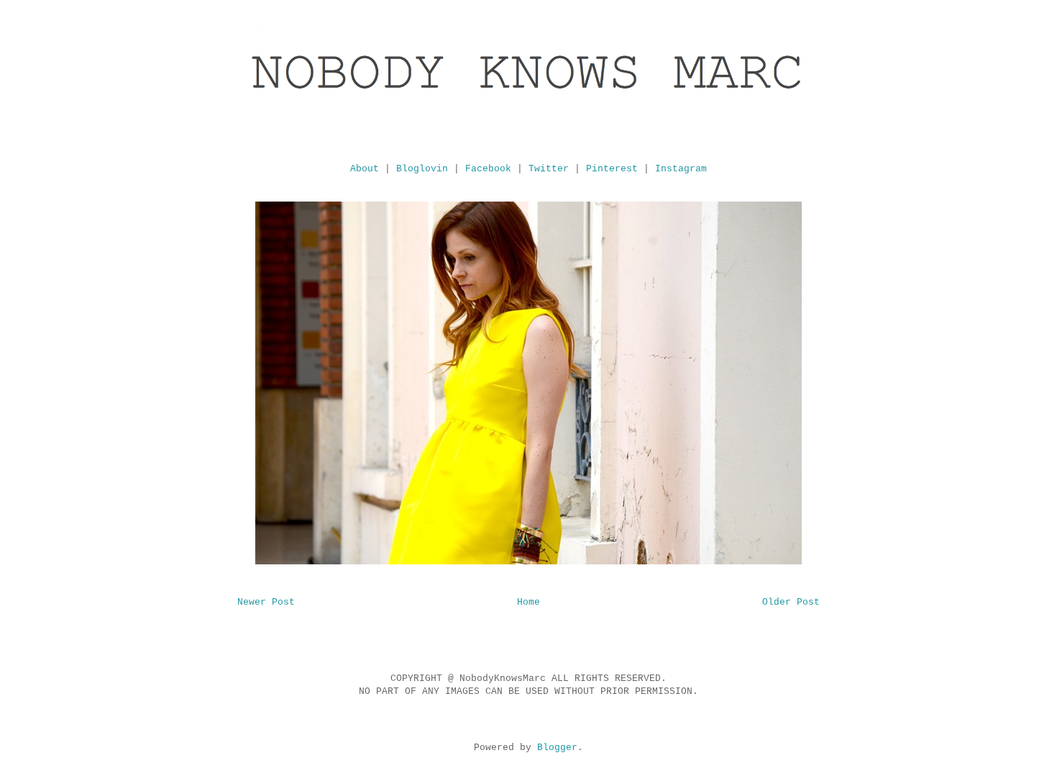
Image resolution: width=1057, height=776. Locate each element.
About (364, 168)
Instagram (681, 168)
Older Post (791, 602)
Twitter (548, 168)
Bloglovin (422, 168)
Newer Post (266, 602)
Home (528, 602)
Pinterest (612, 168)
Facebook (488, 168)
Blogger (557, 747)
